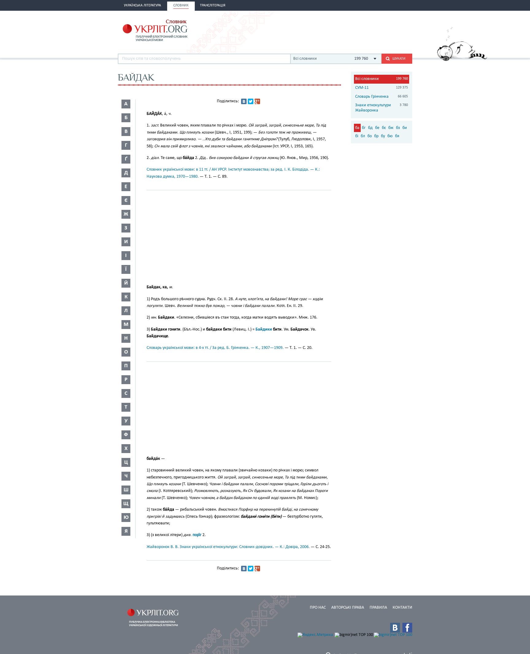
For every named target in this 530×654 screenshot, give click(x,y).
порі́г (197, 535)
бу (383, 136)
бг (364, 128)
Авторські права (347, 607)
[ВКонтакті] (244, 101)
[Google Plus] (257, 101)
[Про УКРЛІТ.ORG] (462, 60)
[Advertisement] (340, 30)
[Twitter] (250, 101)
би (404, 128)
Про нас (318, 607)
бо (369, 136)
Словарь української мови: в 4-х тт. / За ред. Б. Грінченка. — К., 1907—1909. (215, 348)
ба (357, 128)
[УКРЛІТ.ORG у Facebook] (407, 628)
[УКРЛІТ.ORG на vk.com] (395, 628)
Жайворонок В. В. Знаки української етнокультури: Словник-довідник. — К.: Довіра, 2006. (228, 547)
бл (363, 136)
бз (398, 128)
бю (390, 136)
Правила (378, 607)
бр (376, 136)
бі (356, 136)
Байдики (263, 329)
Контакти (402, 607)
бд (370, 128)
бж (391, 128)
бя (397, 136)
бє (384, 128)
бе (377, 128)
